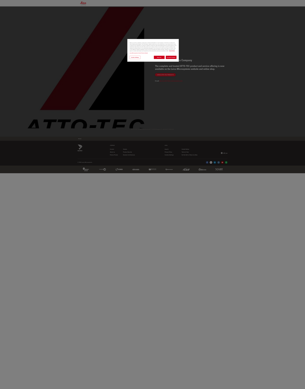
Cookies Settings (135, 57)
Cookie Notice (172, 50)
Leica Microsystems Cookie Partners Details (139, 53)
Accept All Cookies (171, 57)
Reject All (159, 57)
